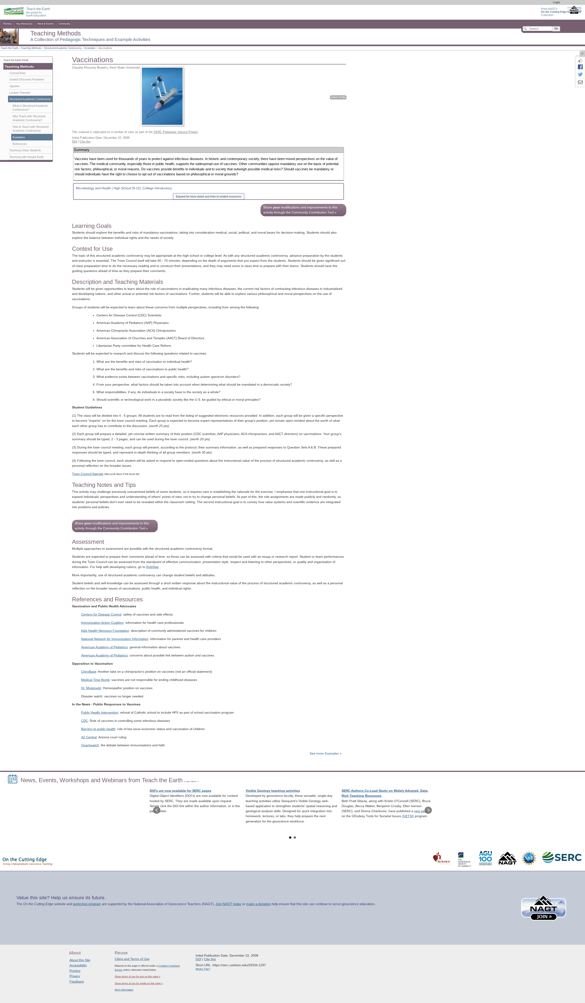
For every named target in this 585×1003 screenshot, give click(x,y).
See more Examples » (326, 753)
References (20, 144)
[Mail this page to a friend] (580, 83)
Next (428, 810)
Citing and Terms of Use (132, 959)
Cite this (85, 141)
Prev (156, 810)
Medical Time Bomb (95, 680)
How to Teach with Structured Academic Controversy (31, 129)
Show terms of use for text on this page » (137, 976)
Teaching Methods (31, 48)
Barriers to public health (98, 729)
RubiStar (152, 567)
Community (64, 23)
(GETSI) (408, 816)
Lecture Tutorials (19, 92)
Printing (74, 971)
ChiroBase (88, 671)
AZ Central (89, 737)
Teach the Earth (9, 48)
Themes (7, 23)
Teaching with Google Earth (26, 157)
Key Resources (24, 23)
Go (556, 28)
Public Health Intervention (99, 712)
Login (556, 2)
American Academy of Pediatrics (104, 647)
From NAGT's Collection (554, 12)
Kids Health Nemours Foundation (105, 630)
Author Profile (338, 97)
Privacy (74, 976)
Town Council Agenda (87, 474)
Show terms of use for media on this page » (139, 983)
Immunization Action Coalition (102, 622)
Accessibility (78, 965)
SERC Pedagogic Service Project (176, 132)
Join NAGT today (228, 904)
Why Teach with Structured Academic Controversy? (29, 118)
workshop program (87, 904)
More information (124, 989)
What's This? (203, 969)
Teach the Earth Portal (15, 60)
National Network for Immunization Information (114, 639)
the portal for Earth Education (38, 12)
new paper (421, 811)
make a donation (258, 904)
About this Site (79, 960)
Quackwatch (90, 745)
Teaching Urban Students (25, 150)
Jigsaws (14, 86)
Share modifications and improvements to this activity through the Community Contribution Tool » (300, 210)
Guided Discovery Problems (26, 79)
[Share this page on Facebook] (580, 67)
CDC (84, 721)
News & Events (45, 23)
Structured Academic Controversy (63, 48)
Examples (90, 48)
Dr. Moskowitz (91, 688)
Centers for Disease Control (101, 614)
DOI (74, 141)
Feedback (76, 981)
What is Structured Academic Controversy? (30, 108)
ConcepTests (17, 73)
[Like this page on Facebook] (580, 60)
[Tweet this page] (580, 75)
